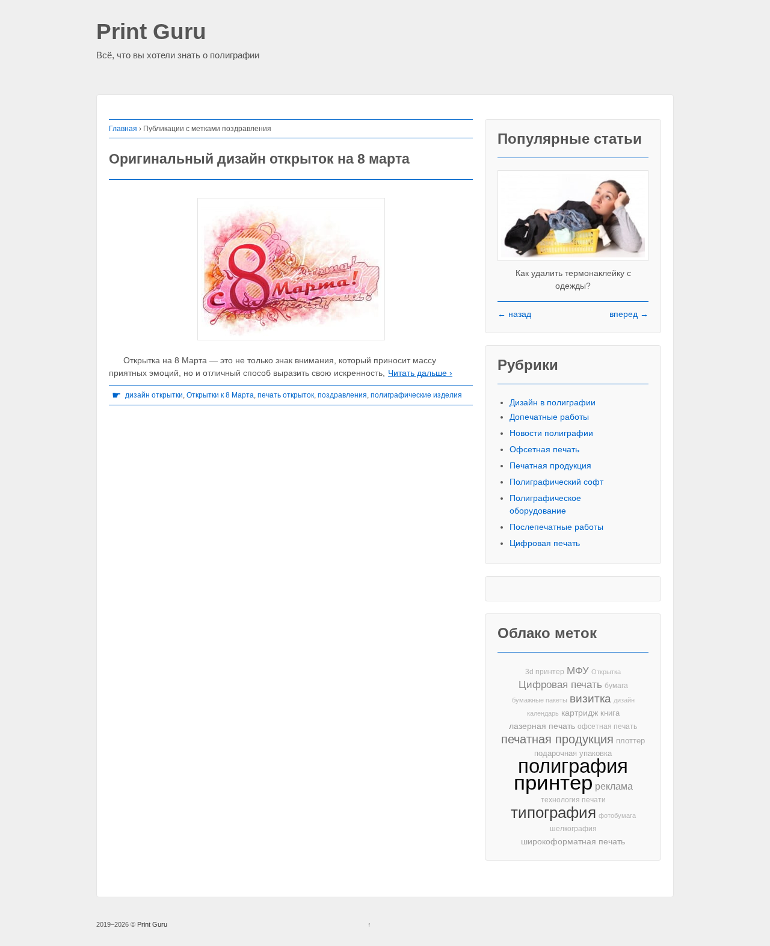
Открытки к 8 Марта (220, 395)
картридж (579, 712)
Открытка (606, 671)
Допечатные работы (549, 417)
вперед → (628, 314)
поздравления (342, 395)
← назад (514, 314)
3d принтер (544, 672)
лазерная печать (542, 726)
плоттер (630, 740)
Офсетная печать (544, 449)
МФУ (578, 671)
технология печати (573, 800)
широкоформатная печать (573, 841)
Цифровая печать (545, 543)
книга (610, 712)
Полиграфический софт (556, 482)
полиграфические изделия (416, 395)
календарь (543, 713)
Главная (123, 128)
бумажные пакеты (539, 700)
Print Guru (151, 32)
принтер (553, 782)
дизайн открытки (154, 395)
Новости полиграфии (551, 433)
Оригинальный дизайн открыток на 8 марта (259, 159)
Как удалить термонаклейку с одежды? (573, 279)
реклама (614, 786)
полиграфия (573, 766)
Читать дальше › (420, 373)
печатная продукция (557, 739)
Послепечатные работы (556, 527)
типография (553, 812)
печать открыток (285, 395)
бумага (616, 685)
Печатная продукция (550, 465)
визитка (590, 698)
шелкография (573, 829)
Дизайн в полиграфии (553, 402)
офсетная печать (607, 726)
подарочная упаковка (573, 753)
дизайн (624, 700)
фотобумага (617, 815)
